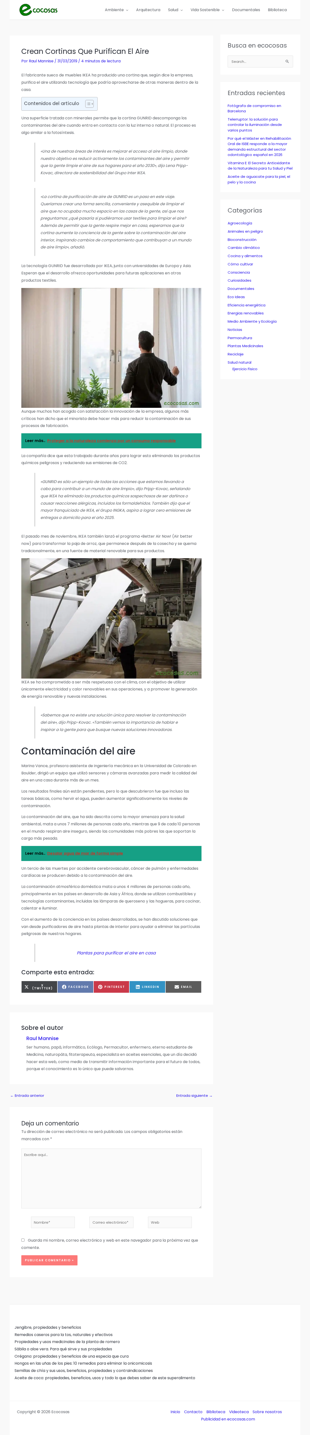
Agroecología (240, 223)
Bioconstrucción (242, 239)
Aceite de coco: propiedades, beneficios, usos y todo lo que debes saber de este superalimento (105, 1378)
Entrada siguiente (194, 1095)
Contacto (193, 1412)
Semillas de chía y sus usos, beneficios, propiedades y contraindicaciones (84, 1370)
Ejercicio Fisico (244, 368)
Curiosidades (239, 280)
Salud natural (239, 362)
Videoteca (239, 1412)
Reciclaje (236, 354)
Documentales (241, 288)
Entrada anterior (27, 1095)
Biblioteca (215, 1412)
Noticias (235, 329)
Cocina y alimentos (245, 255)
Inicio (175, 1412)
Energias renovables (246, 313)
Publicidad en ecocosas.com (228, 1419)
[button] (126, 10)
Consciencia (239, 272)
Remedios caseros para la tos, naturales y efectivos (64, 1334)
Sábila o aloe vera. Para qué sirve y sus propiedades (63, 1349)
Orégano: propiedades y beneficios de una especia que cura (72, 1356)
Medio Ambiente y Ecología (252, 321)
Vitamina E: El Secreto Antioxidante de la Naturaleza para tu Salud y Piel (260, 165)
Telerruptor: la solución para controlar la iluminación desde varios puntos (255, 125)
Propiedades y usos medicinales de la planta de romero (67, 1342)
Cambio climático (244, 247)
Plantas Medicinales (245, 345)
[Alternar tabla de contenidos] (87, 104)
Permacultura (240, 337)
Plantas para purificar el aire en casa (116, 953)
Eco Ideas (236, 296)
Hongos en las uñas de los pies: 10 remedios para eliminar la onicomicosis (83, 1363)
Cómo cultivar (240, 264)
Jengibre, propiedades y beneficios (48, 1327)
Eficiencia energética (246, 305)
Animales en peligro (245, 231)
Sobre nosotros (267, 1412)
